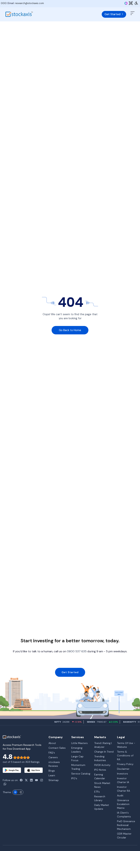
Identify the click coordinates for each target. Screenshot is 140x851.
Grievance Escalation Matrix (123, 804)
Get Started (112, 14)
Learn (51, 775)
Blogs (51, 770)
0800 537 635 (77, 651)
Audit (120, 795)
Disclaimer (123, 768)
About (52, 743)
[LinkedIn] (31, 780)
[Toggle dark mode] (17, 792)
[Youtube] (36, 780)
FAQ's (51, 752)
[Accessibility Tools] (136, 3)
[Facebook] (21, 780)
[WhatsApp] (5, 784)
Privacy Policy (125, 764)
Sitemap (53, 780)
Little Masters (79, 743)
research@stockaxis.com (17, 3)
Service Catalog (80, 773)
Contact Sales (57, 747)
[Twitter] (26, 780)
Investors (122, 773)
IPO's (74, 778)
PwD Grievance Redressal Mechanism (126, 825)
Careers (53, 757)
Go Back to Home (70, 330)
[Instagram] (41, 780)
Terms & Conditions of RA (125, 755)
